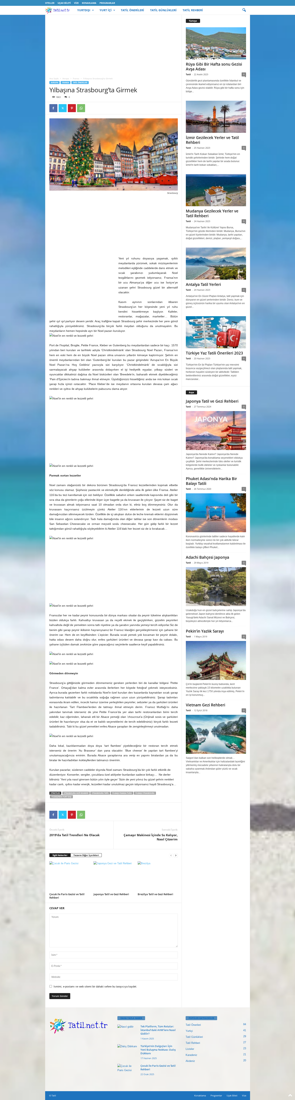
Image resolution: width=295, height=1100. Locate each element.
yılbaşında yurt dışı (61, 796)
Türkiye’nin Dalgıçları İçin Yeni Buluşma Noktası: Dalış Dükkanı (158, 1049)
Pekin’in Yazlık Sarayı (205, 631)
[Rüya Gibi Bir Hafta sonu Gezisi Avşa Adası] (216, 43)
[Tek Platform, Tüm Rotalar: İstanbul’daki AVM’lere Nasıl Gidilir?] (127, 1032)
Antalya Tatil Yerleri (203, 284)
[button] (244, 10)
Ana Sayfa (54, 78)
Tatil (188, 74)
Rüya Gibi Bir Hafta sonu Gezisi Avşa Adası (214, 67)
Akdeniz (190, 1060)
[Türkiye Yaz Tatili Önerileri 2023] (216, 332)
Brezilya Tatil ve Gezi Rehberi (155, 894)
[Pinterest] (72, 108)
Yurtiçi (189, 1030)
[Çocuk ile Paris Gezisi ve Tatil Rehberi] (69, 876)
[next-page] (176, 855)
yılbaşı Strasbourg (145, 793)
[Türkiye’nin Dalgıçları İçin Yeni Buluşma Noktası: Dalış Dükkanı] (127, 1051)
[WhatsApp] (81, 108)
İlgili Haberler (60, 855)
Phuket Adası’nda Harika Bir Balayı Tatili (211, 481)
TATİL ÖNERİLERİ (132, 10)
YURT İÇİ (106, 10)
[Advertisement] (113, 44)
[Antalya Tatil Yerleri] (216, 264)
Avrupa (65, 78)
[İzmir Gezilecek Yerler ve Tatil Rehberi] (216, 117)
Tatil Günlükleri (194, 1036)
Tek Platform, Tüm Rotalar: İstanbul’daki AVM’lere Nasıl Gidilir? (158, 1030)
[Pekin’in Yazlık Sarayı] (216, 660)
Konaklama (89, 2)
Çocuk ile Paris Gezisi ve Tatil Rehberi (66, 895)
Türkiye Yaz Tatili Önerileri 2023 (214, 353)
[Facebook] (53, 108)
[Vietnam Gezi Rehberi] (216, 734)
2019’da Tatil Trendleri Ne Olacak (74, 835)
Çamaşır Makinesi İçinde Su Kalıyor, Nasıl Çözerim (151, 837)
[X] (63, 108)
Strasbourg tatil (100, 793)
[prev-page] (171, 855)
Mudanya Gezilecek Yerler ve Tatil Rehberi (212, 213)
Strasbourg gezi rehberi (76, 793)
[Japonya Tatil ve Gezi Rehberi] (114, 876)
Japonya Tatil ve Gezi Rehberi (111, 894)
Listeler (190, 1048)
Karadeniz (191, 1054)
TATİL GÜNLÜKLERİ (163, 10)
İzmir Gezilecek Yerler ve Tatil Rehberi (212, 140)
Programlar (107, 2)
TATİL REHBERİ (193, 10)
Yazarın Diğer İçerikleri (86, 855)
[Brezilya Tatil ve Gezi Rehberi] (158, 876)
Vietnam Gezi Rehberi (205, 705)
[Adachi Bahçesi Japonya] (216, 586)
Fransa (76, 78)
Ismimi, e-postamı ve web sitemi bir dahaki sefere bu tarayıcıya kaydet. (95, 986)
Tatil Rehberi (193, 1042)
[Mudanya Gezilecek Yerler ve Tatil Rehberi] (216, 190)
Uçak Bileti (64, 2)
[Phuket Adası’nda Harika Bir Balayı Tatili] (216, 512)
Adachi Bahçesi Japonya (207, 557)
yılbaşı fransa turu (122, 793)
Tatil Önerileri (80, 82)
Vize (76, 2)
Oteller (49, 2)
